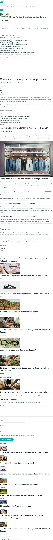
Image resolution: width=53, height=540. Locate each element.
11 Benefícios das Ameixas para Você (8, 50)
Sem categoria (6, 57)
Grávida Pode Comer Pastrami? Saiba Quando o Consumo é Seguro (16, 54)
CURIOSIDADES (6, 35)
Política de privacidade (31, 6)
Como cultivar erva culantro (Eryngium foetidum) (13, 257)
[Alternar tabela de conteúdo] (1, 113)
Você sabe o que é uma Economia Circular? (18, 350)
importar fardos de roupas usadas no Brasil (20, 185)
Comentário (3, 405)
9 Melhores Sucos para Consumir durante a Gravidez (12, 48)
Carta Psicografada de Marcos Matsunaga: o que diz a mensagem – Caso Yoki (18, 52)
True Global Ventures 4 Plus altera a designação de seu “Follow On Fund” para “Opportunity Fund (24, 258)
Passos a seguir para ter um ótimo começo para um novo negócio (15, 116)
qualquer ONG (48, 191)
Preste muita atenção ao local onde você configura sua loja (13, 118)
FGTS (29, 28)
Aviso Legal (20, 6)
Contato (13, 6)
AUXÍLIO (36, 28)
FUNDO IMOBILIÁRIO (15, 37)
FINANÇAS (15, 28)
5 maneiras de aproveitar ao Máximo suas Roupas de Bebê (24, 276)
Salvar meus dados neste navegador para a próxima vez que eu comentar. (18, 435)
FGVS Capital (9, 537)
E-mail (2, 425)
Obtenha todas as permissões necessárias (9, 120)
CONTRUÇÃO (44, 28)
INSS (23, 28)
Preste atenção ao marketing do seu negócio (10, 122)
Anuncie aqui (5, 6)
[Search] (1, 2)
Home (1, 57)
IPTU (11, 39)
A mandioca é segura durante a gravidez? (9, 42)
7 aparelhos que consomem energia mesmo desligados (25, 392)
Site (1, 431)
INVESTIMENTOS (14, 35)
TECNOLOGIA (5, 28)
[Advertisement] (26, 68)
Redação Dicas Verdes (5, 82)
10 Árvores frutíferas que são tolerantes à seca (10, 46)
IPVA (11, 41)
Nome (1, 420)
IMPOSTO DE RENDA (15, 43)
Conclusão (2, 124)
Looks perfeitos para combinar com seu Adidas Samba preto (14, 44)
